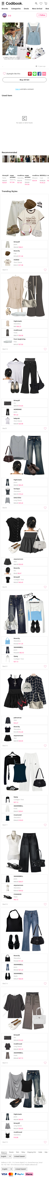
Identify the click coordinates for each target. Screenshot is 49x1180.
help (46, 1152)
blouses (35, 178)
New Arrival (37, 9)
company (4, 1153)
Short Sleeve (14, 180)
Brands (5, 9)
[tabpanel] (5, 169)
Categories (16, 9)
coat (41, 178)
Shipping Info (31, 1152)
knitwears (28, 180)
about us (4, 1152)
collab (40, 1152)
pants (4, 178)
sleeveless (20, 178)
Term (17, 1152)
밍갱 (9, 15)
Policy (23, 1152)
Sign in (17, 89)
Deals (26, 9)
